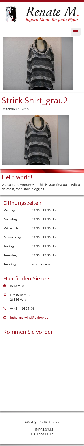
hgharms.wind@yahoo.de (29, 317)
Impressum (44, 429)
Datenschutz (42, 434)
